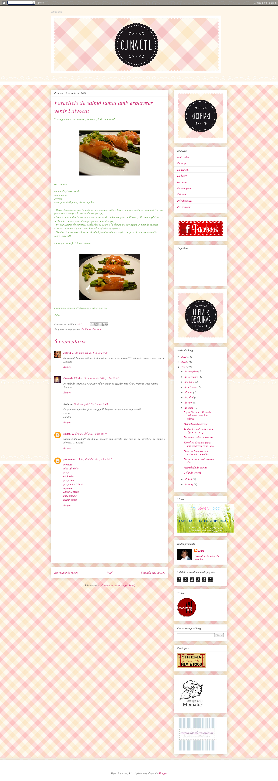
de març (189, 484)
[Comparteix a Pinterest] (106, 324)
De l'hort (86, 329)
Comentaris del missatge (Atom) (118, 585)
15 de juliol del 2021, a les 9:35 (94, 459)
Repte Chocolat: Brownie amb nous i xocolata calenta (197, 415)
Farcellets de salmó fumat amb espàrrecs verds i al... (199, 444)
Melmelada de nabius (195, 467)
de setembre (191, 387)
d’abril (189, 479)
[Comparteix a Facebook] (103, 324)
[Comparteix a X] (99, 324)
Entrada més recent (66, 572)
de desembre (191, 371)
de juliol (189, 397)
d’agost (189, 392)
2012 (184, 361)
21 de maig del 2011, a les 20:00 (89, 352)
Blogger (162, 773)
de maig (189, 407)
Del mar (96, 329)
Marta (67, 434)
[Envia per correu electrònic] (92, 324)
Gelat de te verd (192, 472)
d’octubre (190, 382)
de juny (189, 402)
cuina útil (56, 12)
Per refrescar (184, 206)
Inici (110, 572)
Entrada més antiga (153, 572)
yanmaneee (69, 459)
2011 (184, 367)
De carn (181, 163)
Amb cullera (183, 157)
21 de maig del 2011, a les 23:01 (101, 378)
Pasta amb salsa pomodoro (198, 437)
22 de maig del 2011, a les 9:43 (91, 404)
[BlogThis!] (96, 324)
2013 (184, 356)
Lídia (201, 551)
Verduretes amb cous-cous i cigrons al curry (198, 430)
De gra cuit (183, 169)
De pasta (182, 182)
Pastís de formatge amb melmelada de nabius (196, 452)
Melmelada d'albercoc (195, 423)
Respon (67, 366)
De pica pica (184, 188)
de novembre (192, 376)
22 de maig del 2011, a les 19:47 (89, 433)
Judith (67, 353)
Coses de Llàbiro (72, 378)
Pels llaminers (184, 200)
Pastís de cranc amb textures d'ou (199, 460)
